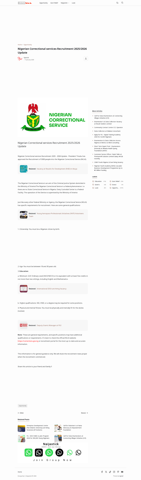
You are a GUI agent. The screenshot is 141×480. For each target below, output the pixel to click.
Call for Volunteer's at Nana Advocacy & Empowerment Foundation (72, 428)
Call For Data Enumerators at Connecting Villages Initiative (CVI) (74, 437)
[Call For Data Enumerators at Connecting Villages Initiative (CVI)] (58, 442)
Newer (83, 413)
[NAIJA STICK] (25, 3)
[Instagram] (114, 472)
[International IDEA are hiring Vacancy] (23, 292)
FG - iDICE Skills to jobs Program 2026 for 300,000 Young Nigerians (38, 437)
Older (22, 413)
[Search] (122, 3)
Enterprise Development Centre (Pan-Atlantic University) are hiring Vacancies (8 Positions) (38, 428)
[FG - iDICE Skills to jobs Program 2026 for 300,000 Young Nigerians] (21, 442)
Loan (73, 3)
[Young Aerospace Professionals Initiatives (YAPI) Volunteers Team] (23, 218)
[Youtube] (122, 472)
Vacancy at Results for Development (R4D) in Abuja (57, 169)
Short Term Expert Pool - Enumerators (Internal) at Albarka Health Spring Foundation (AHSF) (107, 148)
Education (98, 181)
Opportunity (43, 3)
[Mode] (117, 3)
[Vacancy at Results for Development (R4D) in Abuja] (23, 172)
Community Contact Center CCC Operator (108, 127)
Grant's (97, 185)
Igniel (121, 476)
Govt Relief (54, 3)
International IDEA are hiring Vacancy (51, 288)
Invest (114, 185)
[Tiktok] (110, 472)
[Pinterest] (118, 472)
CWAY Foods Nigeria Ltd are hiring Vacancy (108, 162)
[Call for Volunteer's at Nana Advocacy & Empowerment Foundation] (58, 431)
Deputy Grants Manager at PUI (49, 325)
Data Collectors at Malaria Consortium (107, 131)
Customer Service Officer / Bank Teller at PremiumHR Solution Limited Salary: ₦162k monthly (108, 156)
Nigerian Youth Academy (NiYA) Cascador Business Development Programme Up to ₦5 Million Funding (108, 168)
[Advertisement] (70, 24)
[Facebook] (102, 472)
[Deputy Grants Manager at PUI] (23, 328)
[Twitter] (106, 472)
